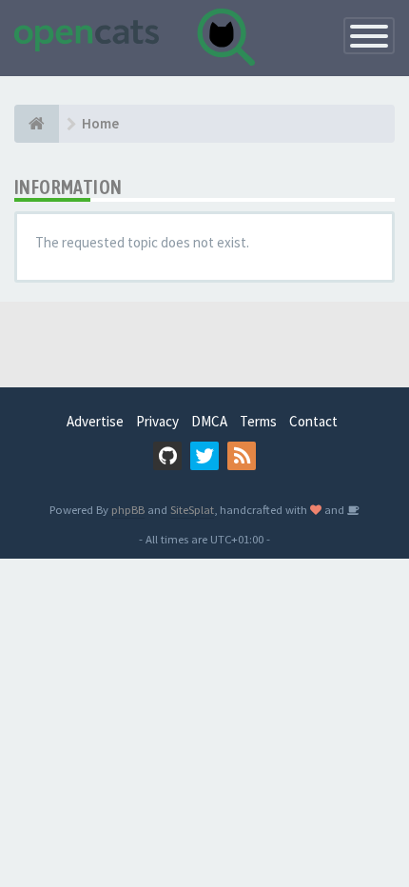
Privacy (157, 421)
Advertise (95, 421)
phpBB (128, 509)
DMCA (209, 421)
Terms (258, 421)
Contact (313, 421)
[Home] (36, 124)
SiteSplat (192, 509)
